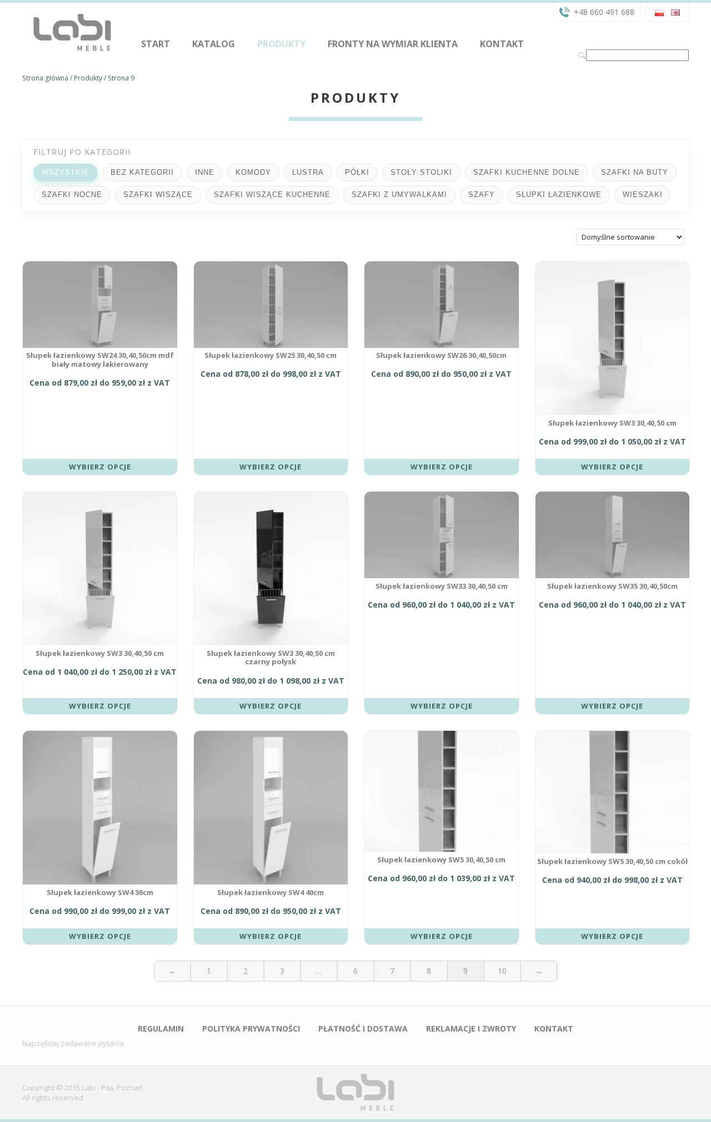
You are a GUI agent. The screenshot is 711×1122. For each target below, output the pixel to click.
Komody (253, 172)
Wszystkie (65, 172)
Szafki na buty (634, 172)
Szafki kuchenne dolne (526, 172)
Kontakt (502, 44)
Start (155, 44)
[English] (675, 12)
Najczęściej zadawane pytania (73, 1043)
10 (502, 971)
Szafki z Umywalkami (399, 194)
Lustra (308, 172)
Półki (357, 172)
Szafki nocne (72, 194)
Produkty (281, 44)
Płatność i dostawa (363, 1028)
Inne (204, 172)
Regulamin (161, 1028)
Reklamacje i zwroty (471, 1028)
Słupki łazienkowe (559, 194)
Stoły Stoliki (421, 172)
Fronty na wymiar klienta (393, 44)
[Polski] (659, 12)
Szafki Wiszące (158, 194)
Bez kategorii (142, 172)
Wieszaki (643, 194)
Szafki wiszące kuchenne (272, 194)
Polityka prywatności (251, 1028)
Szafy (481, 194)
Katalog (213, 44)
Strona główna (45, 78)
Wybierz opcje (100, 467)
